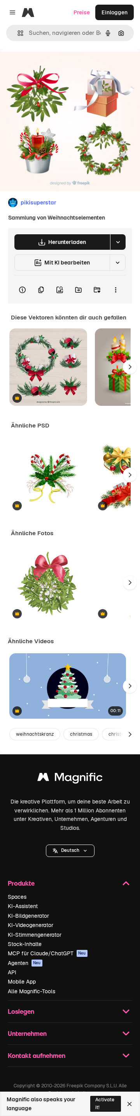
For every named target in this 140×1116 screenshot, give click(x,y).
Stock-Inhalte (25, 944)
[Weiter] (130, 367)
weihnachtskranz (35, 734)
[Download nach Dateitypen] (118, 242)
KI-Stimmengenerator (34, 934)
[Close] (129, 1104)
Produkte (21, 883)
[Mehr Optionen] (115, 289)
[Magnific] (70, 779)
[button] (70, 851)
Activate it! (104, 1103)
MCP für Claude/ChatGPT (47, 953)
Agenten (24, 963)
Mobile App (22, 981)
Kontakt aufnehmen (36, 1055)
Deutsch (70, 850)
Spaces (17, 896)
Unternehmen (27, 1033)
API (12, 972)
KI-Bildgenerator (28, 915)
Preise (82, 12)
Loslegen (21, 1011)
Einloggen (115, 12)
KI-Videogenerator (30, 925)
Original (50, 66)
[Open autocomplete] (17, 33)
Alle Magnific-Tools (31, 991)
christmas (81, 734)
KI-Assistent (23, 906)
